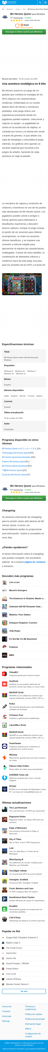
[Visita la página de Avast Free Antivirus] (24, 26)
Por (16, 18)
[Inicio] (3, 9)
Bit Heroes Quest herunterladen (16, 457)
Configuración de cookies (33, 1035)
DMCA (28, 1029)
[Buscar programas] (40, 2)
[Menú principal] (45, 2)
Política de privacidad (35, 1019)
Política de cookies (33, 1014)
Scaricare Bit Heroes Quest (14, 475)
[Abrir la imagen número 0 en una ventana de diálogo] (22, 284)
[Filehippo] (9, 2)
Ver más (24, 991)
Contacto (6, 1011)
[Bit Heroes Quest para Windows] (5, 17)
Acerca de (6, 1006)
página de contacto (34, 562)
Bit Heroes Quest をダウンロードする (19, 448)
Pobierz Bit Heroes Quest (13, 462)
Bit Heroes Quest (27, 14)
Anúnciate (6, 1016)
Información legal (33, 1024)
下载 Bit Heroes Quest (12, 470)
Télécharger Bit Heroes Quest (15, 453)
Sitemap (6, 1021)
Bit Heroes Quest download (14, 466)
